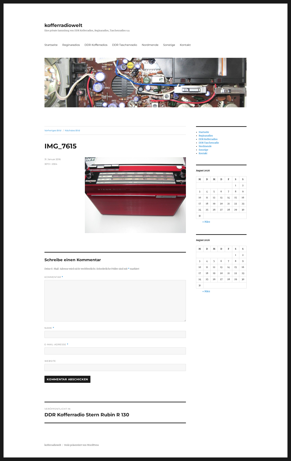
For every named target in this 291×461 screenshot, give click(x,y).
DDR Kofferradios (96, 45)
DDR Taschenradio (124, 45)
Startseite (51, 45)
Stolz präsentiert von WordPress (81, 445)
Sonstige (169, 45)
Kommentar (53, 277)
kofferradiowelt (63, 25)
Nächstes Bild (72, 130)
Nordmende (150, 45)
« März (206, 221)
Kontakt (185, 45)
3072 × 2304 (50, 164)
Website (50, 361)
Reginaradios (71, 45)
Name (49, 328)
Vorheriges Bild (52, 130)
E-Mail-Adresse (56, 344)
